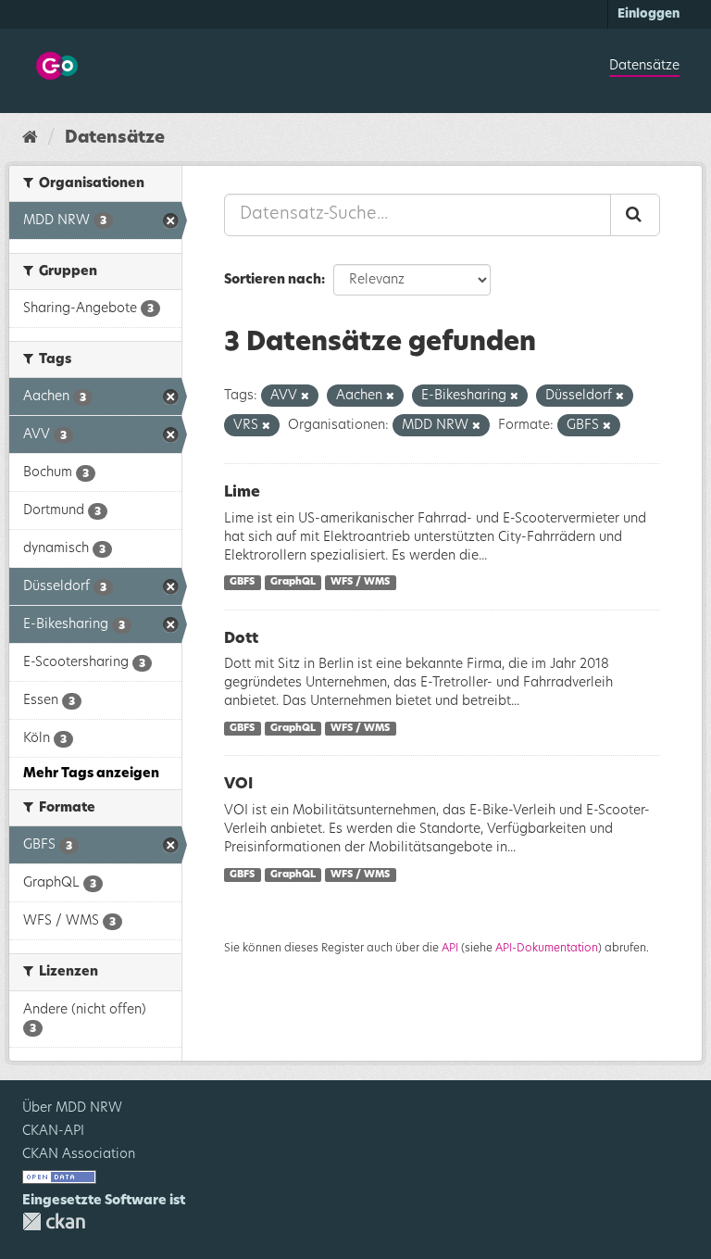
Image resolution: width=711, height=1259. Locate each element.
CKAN (53, 1221)
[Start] (30, 138)
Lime (242, 492)
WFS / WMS (360, 582)
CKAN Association (78, 1154)
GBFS (242, 582)
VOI (238, 783)
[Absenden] (635, 215)
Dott (241, 638)
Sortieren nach (272, 279)
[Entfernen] (305, 396)
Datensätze (644, 65)
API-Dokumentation (546, 947)
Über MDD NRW (72, 1108)
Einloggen (648, 14)
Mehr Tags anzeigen (91, 773)
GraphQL (293, 582)
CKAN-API (53, 1131)
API (450, 947)
